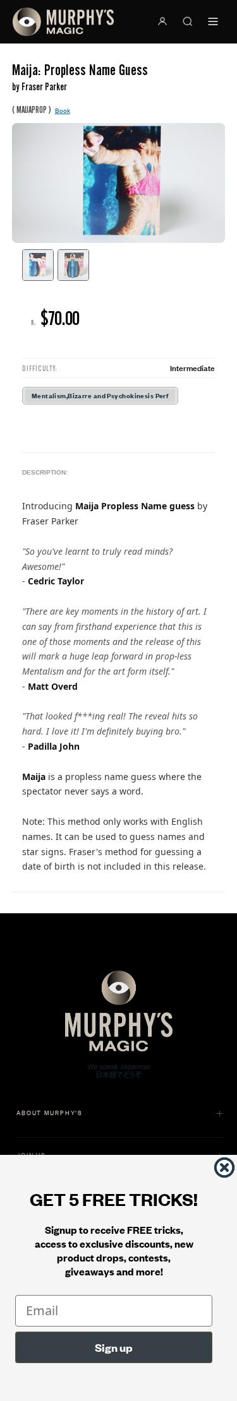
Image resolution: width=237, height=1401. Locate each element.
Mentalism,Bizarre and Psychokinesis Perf (100, 395)
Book (62, 110)
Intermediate (192, 368)
